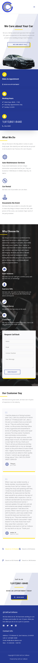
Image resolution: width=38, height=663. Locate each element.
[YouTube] (12, 625)
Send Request (12, 372)
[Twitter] (7, 625)
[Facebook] (3, 625)
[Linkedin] (16, 625)
